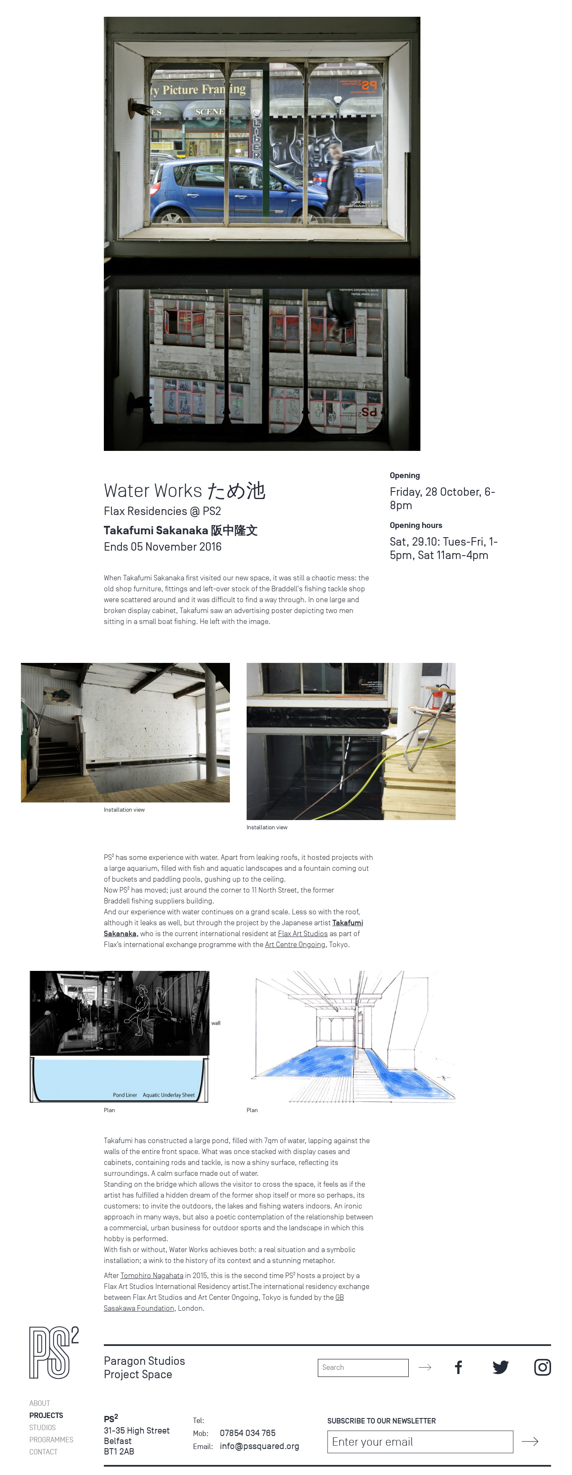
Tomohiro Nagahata (152, 1275)
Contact (43, 1452)
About (39, 1403)
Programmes (51, 1440)
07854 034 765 (248, 1433)
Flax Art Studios (303, 933)
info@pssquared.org (259, 1446)
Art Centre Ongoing (295, 944)
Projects (46, 1415)
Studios (42, 1427)
